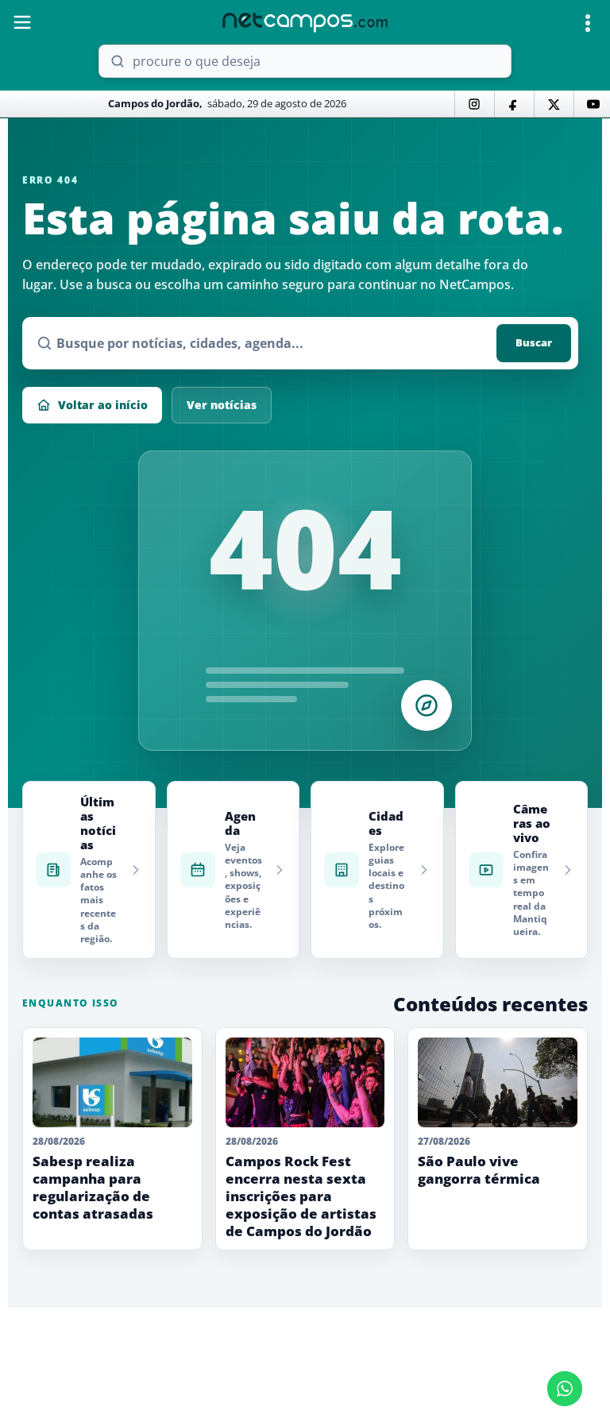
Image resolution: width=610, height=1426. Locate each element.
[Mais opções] (588, 23)
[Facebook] (514, 104)
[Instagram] (474, 104)
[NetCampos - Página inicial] (305, 23)
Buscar (533, 342)
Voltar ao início (103, 404)
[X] (553, 104)
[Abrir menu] (22, 22)
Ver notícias (222, 404)
